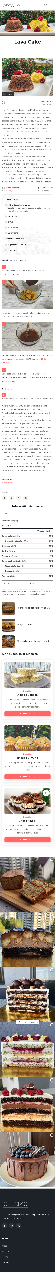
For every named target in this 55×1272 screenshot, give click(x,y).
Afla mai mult (26, 714)
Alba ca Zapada (27, 694)
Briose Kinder (27, 820)
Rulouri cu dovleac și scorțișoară (33, 608)
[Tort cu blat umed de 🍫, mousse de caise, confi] (27, 1104)
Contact (5, 1262)
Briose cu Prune (27, 757)
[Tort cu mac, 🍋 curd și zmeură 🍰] (27, 1049)
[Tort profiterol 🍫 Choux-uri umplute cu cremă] (27, 939)
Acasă (4, 1246)
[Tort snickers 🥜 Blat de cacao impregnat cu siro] (27, 994)
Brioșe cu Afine (24, 624)
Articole (5, 1251)
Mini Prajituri (7, 483)
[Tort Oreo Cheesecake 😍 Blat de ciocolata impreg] (27, 1159)
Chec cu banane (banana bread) (33, 641)
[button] (51, 60)
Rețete (5, 1257)
